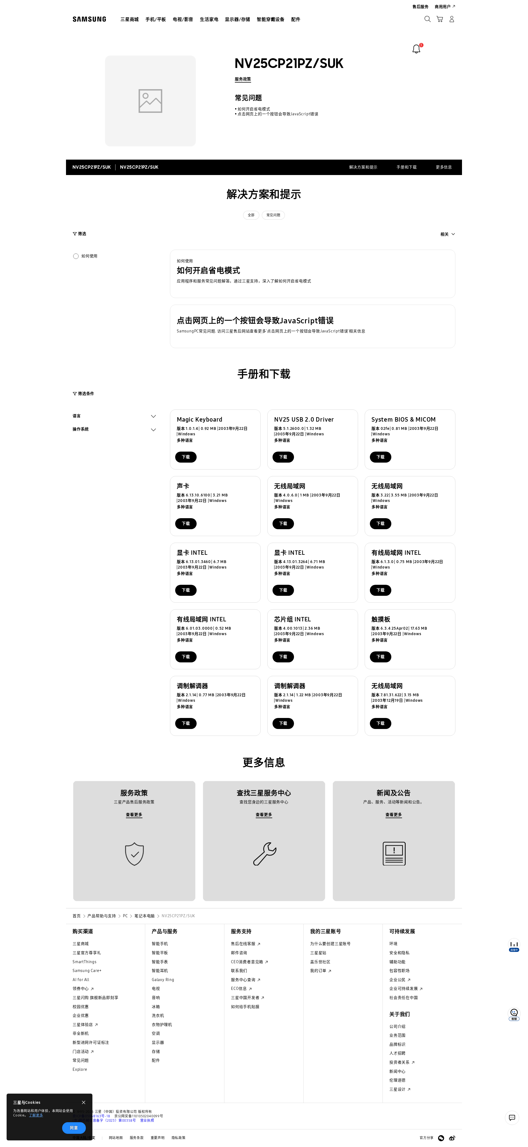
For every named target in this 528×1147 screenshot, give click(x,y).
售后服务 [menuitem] (421, 6)
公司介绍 (397, 1026)
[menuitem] (129, 19)
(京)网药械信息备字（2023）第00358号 (104, 1121)
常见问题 (273, 215)
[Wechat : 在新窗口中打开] (441, 1138)
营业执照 (147, 1121)
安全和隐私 (399, 953)
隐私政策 (179, 1138)
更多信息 (444, 167)
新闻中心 (397, 1071)
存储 (156, 1051)
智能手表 (160, 962)
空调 (156, 1033)
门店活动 (81, 1051)
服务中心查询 (244, 979)
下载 (186, 457)
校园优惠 (81, 1006)
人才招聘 (397, 1053)
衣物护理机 (162, 1024)
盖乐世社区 (320, 962)
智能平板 (160, 953)
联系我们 (239, 970)
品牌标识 (397, 1044)
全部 (251, 215)
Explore (80, 1069)
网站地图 (116, 1138)
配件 (156, 1060)
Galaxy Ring (163, 979)
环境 (393, 943)
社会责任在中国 (403, 997)
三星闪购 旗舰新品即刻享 (96, 997)
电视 (156, 988)
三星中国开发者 (245, 997)
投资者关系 (400, 1062)
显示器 (158, 1042)
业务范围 (397, 1035)
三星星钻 (318, 953)
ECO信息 (239, 988)
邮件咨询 (239, 953)
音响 (156, 997)
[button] (312, 274)
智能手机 (160, 943)
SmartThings (85, 962)
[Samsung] (89, 19)
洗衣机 (158, 1015)
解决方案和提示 (363, 167)
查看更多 (134, 814)
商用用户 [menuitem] (443, 6)
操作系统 (81, 430)
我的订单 (319, 970)
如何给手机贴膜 (245, 1006)
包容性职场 (399, 970)
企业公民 (398, 979)
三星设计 (398, 1089)
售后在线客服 (244, 943)
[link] (416, 49)
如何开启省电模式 (254, 109)
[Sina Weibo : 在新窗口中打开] (452, 1138)
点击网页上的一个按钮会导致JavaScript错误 (278, 114)
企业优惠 (81, 1015)
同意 (74, 1128)
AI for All (81, 979)
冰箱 (156, 1006)
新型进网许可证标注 (91, 1042)
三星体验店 (83, 1024)
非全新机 (81, 1033)
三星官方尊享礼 (87, 953)
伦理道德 (397, 1080)
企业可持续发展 (404, 988)
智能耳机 (160, 970)
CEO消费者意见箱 (247, 962)
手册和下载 (407, 167)
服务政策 (243, 79)
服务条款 (137, 1138)
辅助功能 (397, 962)
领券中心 (81, 988)
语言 (77, 417)
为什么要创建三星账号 (330, 943)
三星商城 (81, 943)
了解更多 (36, 1115)
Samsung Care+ (87, 970)
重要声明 (158, 1138)
